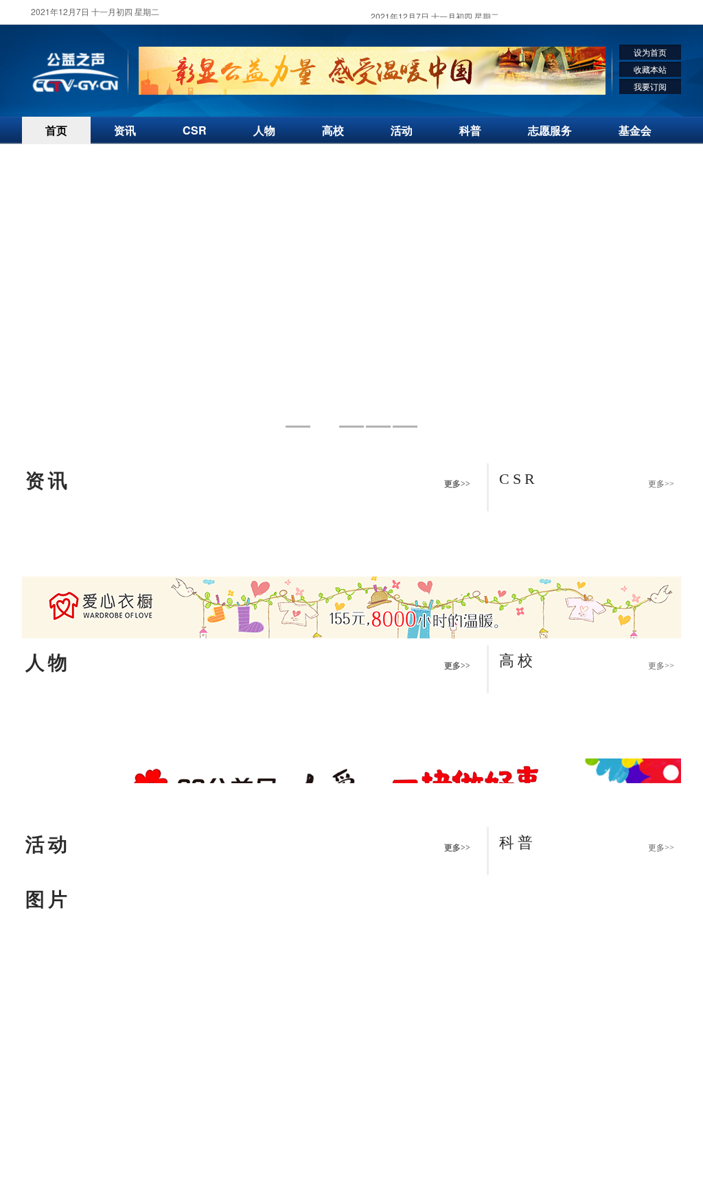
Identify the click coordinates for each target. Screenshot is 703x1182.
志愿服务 (550, 130)
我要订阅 (650, 86)
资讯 (125, 130)
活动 (402, 130)
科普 (470, 130)
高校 (333, 130)
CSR (195, 130)
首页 (56, 130)
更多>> (457, 484)
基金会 (635, 130)
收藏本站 (650, 69)
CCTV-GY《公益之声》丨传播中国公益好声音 (75, 73)
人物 (264, 130)
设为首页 (650, 52)
